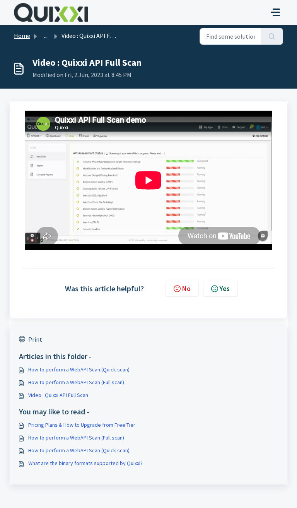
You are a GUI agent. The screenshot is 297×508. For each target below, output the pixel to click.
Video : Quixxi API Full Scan (58, 395)
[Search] (272, 36)
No (186, 288)
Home (22, 35)
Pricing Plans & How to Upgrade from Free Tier (81, 424)
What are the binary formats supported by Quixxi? (85, 463)
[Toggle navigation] (275, 12)
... (46, 35)
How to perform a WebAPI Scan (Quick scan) (79, 369)
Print (35, 339)
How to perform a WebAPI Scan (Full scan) (76, 382)
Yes (225, 288)
